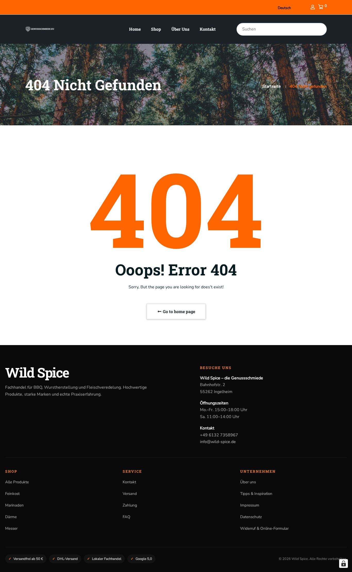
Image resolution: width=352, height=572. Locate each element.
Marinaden (14, 505)
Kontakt (208, 29)
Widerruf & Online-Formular (264, 528)
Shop (156, 29)
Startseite (271, 86)
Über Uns (180, 29)
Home (135, 29)
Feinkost (12, 493)
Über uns (248, 482)
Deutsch (284, 7)
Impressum (249, 505)
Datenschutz (251, 516)
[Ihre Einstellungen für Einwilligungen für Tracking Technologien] (343, 563)
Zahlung (130, 505)
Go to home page (178, 311)
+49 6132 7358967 (219, 435)
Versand (130, 493)
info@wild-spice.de (218, 442)
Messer (11, 528)
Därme (11, 516)
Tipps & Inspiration (256, 493)
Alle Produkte (17, 482)
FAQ (126, 516)
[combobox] (282, 29)
